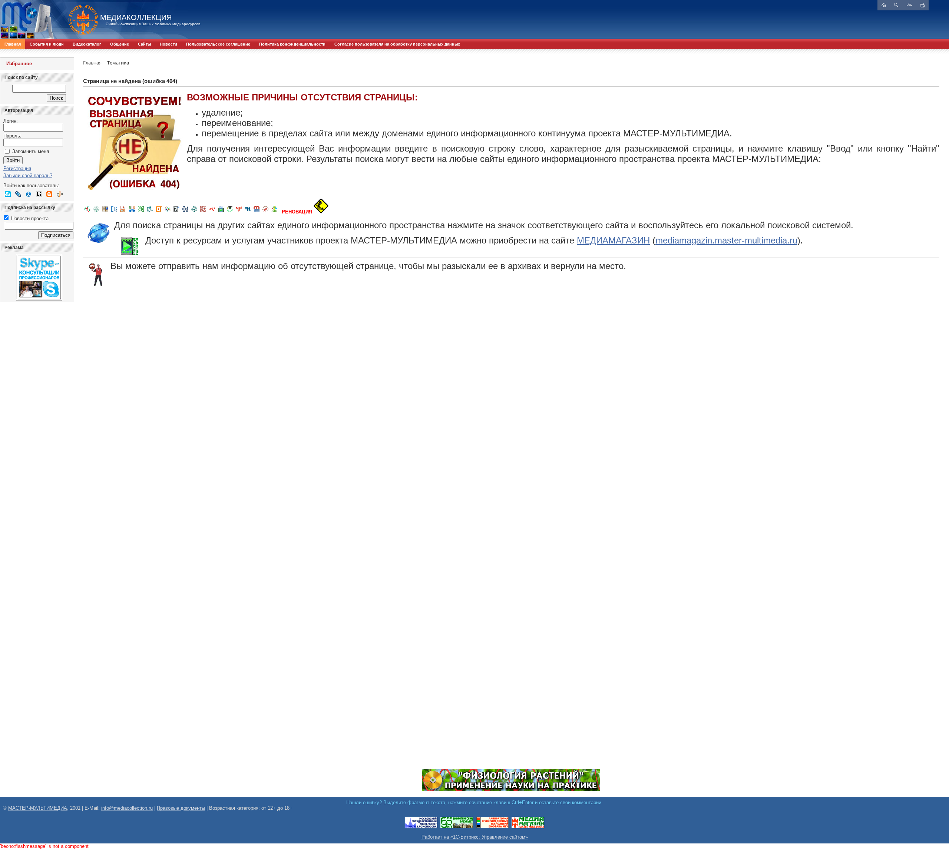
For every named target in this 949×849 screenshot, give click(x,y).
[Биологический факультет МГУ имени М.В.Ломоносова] (456, 827)
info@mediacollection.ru (127, 808)
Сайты (144, 44)
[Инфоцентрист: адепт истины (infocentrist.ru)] (194, 212)
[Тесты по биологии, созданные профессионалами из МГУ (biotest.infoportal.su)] (274, 212)
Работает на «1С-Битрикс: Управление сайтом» (474, 837)
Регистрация (17, 168)
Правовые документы (181, 808)
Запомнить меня (30, 151)
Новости (168, 44)
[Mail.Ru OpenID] (28, 194)
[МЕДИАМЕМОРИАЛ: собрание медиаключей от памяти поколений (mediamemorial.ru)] (265, 212)
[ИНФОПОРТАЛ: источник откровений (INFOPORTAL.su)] (114, 212)
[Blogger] (49, 194)
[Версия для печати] (922, 5)
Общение (119, 44)
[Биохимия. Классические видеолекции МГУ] (123, 212)
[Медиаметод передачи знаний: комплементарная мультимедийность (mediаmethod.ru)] (256, 212)
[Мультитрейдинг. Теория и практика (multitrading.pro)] (87, 212)
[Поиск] (896, 5)
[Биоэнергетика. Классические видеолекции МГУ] (132, 212)
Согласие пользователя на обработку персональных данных (397, 44)
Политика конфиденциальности (292, 44)
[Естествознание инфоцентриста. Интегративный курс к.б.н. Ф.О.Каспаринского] (96, 212)
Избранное (19, 63)
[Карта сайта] (909, 4)
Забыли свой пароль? (27, 175)
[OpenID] (60, 194)
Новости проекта (29, 218)
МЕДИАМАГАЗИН (613, 240)
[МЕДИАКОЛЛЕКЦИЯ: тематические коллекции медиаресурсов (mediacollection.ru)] (203, 212)
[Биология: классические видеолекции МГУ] (140, 212)
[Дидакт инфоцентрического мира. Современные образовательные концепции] (167, 212)
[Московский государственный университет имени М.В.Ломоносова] (421, 827)
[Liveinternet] (39, 194)
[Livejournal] (18, 194)
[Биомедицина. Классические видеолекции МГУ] (149, 212)
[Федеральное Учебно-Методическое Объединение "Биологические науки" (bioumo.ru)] (229, 212)
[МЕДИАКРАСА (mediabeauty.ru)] (212, 212)
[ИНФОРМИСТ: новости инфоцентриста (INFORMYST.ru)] (105, 212)
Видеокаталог (87, 44)
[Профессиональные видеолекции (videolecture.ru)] (176, 212)
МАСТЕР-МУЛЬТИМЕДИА (37, 808)
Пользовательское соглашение (218, 44)
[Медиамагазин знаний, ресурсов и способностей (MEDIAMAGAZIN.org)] (528, 827)
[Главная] (79, 19)
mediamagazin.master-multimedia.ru (726, 240)
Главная (12, 44)
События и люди (47, 44)
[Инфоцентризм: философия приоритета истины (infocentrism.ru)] (185, 212)
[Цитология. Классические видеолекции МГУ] (158, 212)
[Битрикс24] (8, 194)
